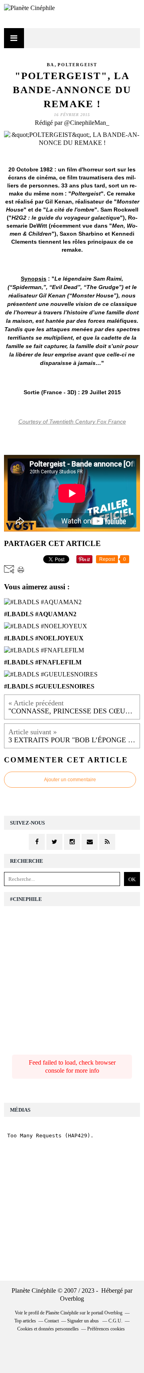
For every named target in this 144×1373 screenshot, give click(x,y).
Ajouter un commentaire (70, 779)
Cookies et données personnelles (48, 1329)
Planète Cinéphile (62, 1313)
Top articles (25, 1321)
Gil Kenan (58, 201)
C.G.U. (115, 1321)
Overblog (72, 1298)
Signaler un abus (83, 1321)
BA (50, 64)
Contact (51, 1321)
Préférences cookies (106, 1329)
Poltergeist (77, 64)
